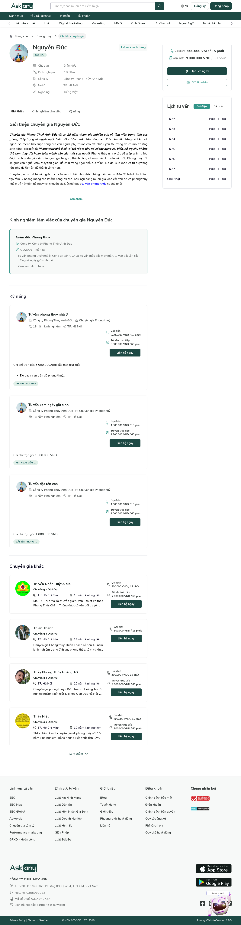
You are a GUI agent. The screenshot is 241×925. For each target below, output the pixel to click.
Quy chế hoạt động (158, 833)
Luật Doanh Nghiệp (68, 819)
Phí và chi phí (154, 826)
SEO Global (17, 812)
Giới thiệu (106, 812)
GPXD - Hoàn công (22, 839)
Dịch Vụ (39, 55)
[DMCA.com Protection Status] (200, 809)
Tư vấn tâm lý (212, 23)
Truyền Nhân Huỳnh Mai (52, 584)
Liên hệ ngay (125, 353)
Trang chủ (21, 36)
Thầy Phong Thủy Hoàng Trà (56, 672)
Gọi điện (202, 106)
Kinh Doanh (138, 23)
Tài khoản (83, 16)
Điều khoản (153, 805)
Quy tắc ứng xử (155, 819)
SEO (12, 798)
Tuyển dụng (108, 805)
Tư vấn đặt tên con (43, 484)
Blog (103, 798)
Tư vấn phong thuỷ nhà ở (48, 314)
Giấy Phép (62, 833)
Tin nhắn (64, 16)
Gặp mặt (218, 106)
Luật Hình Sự (63, 826)
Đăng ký (200, 6)
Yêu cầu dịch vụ (40, 16)
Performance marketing (25, 833)
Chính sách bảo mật (158, 798)
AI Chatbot (163, 23)
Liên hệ (105, 826)
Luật (47, 23)
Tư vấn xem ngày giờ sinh (48, 405)
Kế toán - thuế (25, 23)
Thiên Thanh (43, 628)
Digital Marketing (70, 23)
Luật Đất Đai (63, 839)
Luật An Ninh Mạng (68, 798)
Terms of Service (37, 920)
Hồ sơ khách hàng (133, 47)
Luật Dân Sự (63, 805)
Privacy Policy (17, 920)
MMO (118, 23)
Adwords (15, 819)
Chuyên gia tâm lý (21, 826)
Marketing (98, 23)
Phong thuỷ (44, 36)
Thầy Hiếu (41, 716)
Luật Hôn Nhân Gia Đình (71, 812)
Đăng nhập (221, 6)
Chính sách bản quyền (160, 812)
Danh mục (16, 16)
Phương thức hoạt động (116, 819)
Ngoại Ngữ (186, 23)
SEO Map (15, 805)
